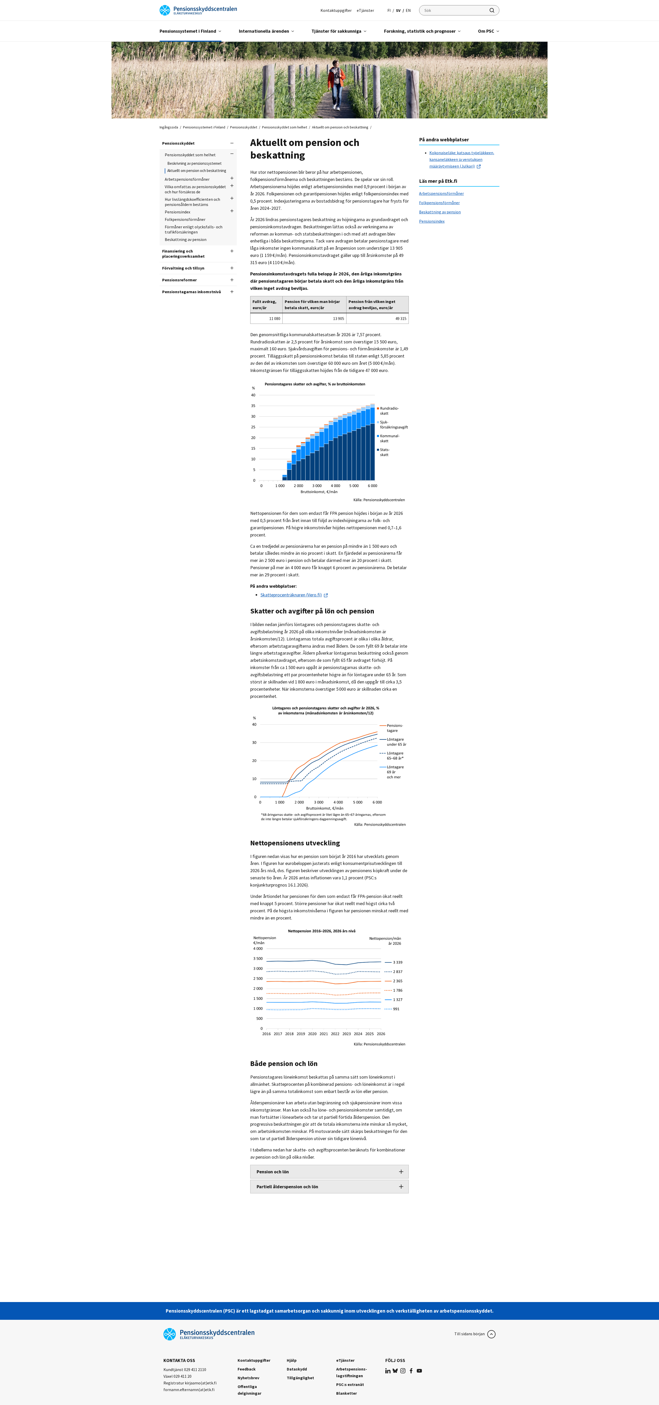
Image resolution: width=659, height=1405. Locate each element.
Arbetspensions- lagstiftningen (351, 1372)
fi (389, 10)
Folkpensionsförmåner (185, 219)
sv (398, 10)
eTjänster (365, 10)
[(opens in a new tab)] (388, 1370)
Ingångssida (169, 127)
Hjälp (292, 1360)
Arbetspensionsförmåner (187, 179)
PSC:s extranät (350, 1384)
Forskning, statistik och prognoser (420, 31)
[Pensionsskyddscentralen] (198, 9)
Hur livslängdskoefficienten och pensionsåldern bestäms (192, 202)
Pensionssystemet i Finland (188, 31)
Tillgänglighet (300, 1377)
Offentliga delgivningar (249, 1390)
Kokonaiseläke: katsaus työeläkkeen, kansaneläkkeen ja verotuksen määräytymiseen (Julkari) (461, 159)
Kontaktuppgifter (336, 10)
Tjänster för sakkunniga (336, 31)
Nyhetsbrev (248, 1377)
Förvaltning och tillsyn (183, 268)
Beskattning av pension (185, 239)
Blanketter (346, 1393)
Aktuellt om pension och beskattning (196, 170)
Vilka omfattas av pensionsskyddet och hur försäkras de (195, 189)
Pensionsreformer (179, 279)
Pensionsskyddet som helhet (284, 127)
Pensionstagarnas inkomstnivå (191, 291)
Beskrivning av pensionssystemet (194, 163)
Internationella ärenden (264, 31)
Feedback (247, 1369)
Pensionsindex (177, 211)
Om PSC (486, 31)
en (408, 10)
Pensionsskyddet (243, 127)
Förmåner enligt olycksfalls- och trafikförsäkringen (193, 229)
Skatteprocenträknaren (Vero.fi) (291, 595)
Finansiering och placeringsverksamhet (183, 253)
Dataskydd (297, 1369)
